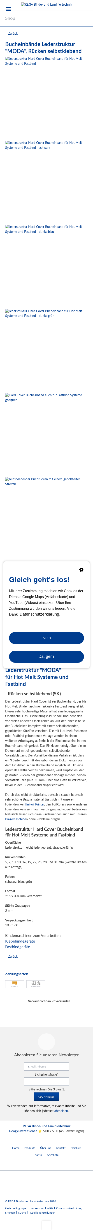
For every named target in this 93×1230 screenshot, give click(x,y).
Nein (46, 638)
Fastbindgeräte (17, 947)
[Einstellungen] (81, 570)
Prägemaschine (15, 819)
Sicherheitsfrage (46, 1074)
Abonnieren (46, 1096)
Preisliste (75, 1148)
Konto (38, 1155)
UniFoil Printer (34, 804)
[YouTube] (9, 1164)
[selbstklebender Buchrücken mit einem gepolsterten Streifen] (46, 518)
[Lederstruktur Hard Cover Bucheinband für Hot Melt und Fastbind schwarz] (46, 182)
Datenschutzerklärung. (40, 614)
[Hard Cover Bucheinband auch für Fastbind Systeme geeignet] (46, 434)
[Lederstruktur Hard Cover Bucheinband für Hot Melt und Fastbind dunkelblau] (46, 266)
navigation (9, 9)
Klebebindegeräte (20, 941)
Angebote (52, 1155)
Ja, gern (46, 656)
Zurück (13, 33)
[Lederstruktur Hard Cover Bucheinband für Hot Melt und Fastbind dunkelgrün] (46, 350)
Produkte (29, 1148)
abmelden (61, 1111)
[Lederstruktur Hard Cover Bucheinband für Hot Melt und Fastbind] (46, 98)
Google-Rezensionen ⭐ (26, 1131)
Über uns (45, 1148)
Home (15, 1148)
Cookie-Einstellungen (42, 1212)
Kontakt (60, 1148)
